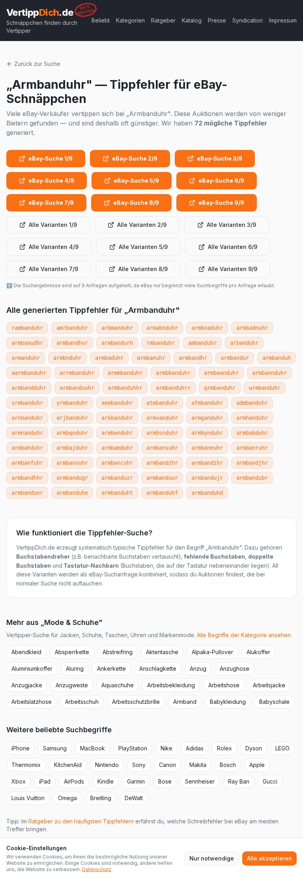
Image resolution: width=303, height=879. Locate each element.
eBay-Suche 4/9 (51, 180)
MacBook (92, 748)
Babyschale (274, 701)
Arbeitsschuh (82, 701)
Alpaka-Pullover (212, 652)
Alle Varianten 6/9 (232, 246)
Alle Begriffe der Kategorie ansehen (244, 635)
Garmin (136, 781)
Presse (217, 20)
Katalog (192, 20)
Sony (139, 764)
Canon (167, 764)
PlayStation (132, 748)
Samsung (55, 748)
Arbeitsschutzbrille (136, 701)
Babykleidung (228, 701)
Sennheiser (200, 781)
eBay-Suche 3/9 (219, 158)
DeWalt (134, 798)
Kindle (105, 781)
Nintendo (107, 764)
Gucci (270, 781)
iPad (44, 781)
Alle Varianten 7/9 (53, 269)
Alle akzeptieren (269, 858)
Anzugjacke (26, 685)
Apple (257, 764)
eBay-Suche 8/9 (136, 202)
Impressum (283, 20)
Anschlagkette (157, 668)
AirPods (74, 781)
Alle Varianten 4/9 (54, 246)
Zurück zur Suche (37, 63)
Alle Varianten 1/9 (53, 224)
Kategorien (130, 20)
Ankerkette (111, 668)
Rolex (224, 748)
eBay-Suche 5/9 (136, 180)
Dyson (253, 748)
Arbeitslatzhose (31, 701)
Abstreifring (118, 652)
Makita (197, 764)
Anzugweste (72, 685)
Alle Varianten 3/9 (231, 224)
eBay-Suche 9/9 (221, 202)
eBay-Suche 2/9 (134, 158)
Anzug (198, 668)
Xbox (18, 781)
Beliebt (101, 20)
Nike (166, 748)
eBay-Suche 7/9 (51, 202)
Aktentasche (162, 652)
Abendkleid (26, 652)
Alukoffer (258, 652)
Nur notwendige (211, 858)
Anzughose (234, 668)
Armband (184, 701)
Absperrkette (72, 652)
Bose (165, 781)
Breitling (100, 798)
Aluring (75, 668)
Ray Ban (238, 781)
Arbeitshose (223, 685)
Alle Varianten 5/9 (143, 246)
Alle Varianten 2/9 (141, 224)
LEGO (282, 748)
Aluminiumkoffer (31, 668)
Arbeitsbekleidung (171, 685)
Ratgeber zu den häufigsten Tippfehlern (81, 821)
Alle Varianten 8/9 (143, 269)
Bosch (228, 764)
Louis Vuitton (28, 798)
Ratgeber (163, 20)
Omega (67, 798)
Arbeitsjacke (269, 685)
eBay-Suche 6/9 (221, 180)
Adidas (195, 748)
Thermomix (26, 764)
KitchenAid (68, 764)
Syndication (247, 20)
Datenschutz (96, 869)
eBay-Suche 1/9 (50, 158)
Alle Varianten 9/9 (232, 269)
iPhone (20, 748)
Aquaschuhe (117, 685)
